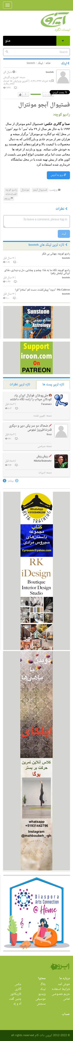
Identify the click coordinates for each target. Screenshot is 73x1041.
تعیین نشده (39, 416)
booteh (50, 72)
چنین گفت (15, 999)
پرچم (7, 198)
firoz (49, 435)
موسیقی (40, 999)
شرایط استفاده (61, 989)
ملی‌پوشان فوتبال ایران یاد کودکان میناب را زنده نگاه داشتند (31, 397)
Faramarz (46, 404)
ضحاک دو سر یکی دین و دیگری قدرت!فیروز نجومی (30, 428)
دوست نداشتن (51, 94)
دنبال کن (8, 72)
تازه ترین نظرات (20, 384)
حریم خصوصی (61, 994)
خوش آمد (64, 984)
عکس (18, 984)
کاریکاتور (15, 994)
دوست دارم (20, 94)
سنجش (41, 1004)
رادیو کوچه (62, 114)
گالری (18, 989)
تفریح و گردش (11, 77)
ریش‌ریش (42, 456)
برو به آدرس (57, 175)
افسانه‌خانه (11, 194)
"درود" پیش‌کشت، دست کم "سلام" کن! (42, 290)
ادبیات (42, 473)
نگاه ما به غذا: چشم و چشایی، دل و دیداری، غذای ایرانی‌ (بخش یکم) (37, 272)
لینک (40, 63)
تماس (66, 999)
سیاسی (41, 446)
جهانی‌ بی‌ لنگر (56, 254)
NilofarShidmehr (43, 461)
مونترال (25, 190)
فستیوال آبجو (40, 190)
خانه (48, 63)
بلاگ (43, 984)
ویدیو (42, 994)
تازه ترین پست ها (53, 384)
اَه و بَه (17, 1004)
